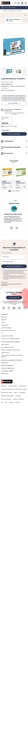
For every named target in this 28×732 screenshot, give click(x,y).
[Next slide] (25, 20)
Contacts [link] (11, 402)
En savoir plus (4, 282)
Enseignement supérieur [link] (7, 335)
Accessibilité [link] (22, 392)
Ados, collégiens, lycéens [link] (7, 347)
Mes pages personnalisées (10, 7)
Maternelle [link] (3, 317)
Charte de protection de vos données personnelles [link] (14, 389)
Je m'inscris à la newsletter (13, 266)
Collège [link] (3, 322)
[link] (11, 228)
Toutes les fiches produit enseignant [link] (10, 338)
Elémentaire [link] (4, 319)
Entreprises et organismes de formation (11, 360)
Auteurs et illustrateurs (7, 365)
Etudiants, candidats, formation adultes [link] (10, 350)
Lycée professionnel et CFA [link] (8, 330)
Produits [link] (17, 402)
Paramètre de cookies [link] (6, 392)
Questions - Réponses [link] (18, 399)
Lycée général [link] (4, 325)
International (4, 373)
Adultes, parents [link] (5, 352)
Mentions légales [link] (13, 386)
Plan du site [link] (4, 386)
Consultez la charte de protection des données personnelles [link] (11, 284)
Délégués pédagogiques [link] (7, 395)
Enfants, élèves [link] (5, 344)
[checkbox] (2, 270)
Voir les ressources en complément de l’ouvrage (14, 113)
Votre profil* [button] (6, 256)
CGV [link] (6, 402)
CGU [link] (2, 402)
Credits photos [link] (22, 386)
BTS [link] (2, 333)
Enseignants (4, 314)
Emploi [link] (15, 392)
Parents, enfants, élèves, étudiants (10, 341)
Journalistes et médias (7, 370)
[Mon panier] (22, 3)
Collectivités (4, 362)
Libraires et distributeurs (7, 368)
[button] (14, 47)
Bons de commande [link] (6, 399)
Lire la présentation (13, 103)
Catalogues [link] (18, 395)
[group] (9, 71)
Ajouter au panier (12, 134)
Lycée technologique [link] (6, 327)
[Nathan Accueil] (5, 3)
